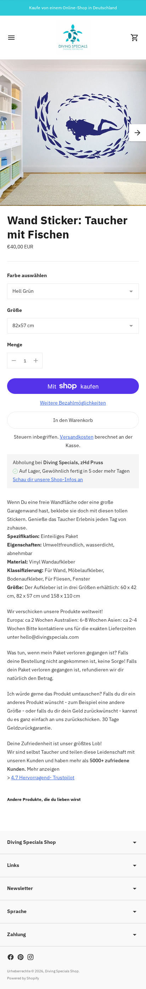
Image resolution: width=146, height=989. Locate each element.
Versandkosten (77, 437)
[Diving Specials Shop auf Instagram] (30, 957)
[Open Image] (73, 133)
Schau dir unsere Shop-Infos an (48, 479)
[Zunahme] (35, 360)
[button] (137, 132)
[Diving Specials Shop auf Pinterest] (20, 957)
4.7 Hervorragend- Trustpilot (42, 777)
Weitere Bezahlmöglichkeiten (73, 403)
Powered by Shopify (23, 978)
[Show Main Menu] (11, 37)
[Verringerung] (13, 360)
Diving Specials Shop (62, 971)
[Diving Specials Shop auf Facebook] (10, 957)
